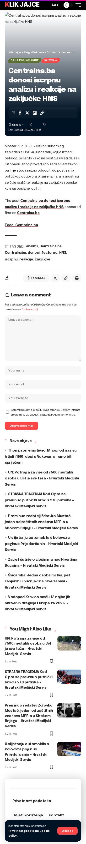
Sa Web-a (50, 60)
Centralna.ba (28, 213)
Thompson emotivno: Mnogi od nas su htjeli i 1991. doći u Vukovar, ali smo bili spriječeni (40, 457)
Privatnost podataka (23, 831)
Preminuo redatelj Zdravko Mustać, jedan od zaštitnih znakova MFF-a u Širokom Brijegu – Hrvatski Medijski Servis (41, 522)
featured (49, 252)
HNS (62, 252)
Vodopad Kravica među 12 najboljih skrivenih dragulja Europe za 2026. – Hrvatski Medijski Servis (37, 603)
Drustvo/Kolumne (25, 60)
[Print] (76, 278)
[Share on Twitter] (27, 113)
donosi (33, 252)
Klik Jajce (22, 4)
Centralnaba (15, 252)
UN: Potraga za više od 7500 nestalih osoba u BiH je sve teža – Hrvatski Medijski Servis (42, 479)
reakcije (26, 259)
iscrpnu (11, 259)
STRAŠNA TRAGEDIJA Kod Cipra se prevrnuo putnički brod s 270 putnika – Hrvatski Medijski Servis (39, 500)
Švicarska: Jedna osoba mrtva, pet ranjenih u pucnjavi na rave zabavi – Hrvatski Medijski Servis (37, 582)
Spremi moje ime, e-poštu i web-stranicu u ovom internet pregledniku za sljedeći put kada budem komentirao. (45, 412)
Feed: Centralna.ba (21, 225)
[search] (45, 5)
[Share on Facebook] (19, 113)
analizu (32, 246)
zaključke (42, 259)
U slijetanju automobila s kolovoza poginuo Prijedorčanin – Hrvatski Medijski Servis (41, 544)
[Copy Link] (42, 113)
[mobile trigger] (77, 5)
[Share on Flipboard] (34, 113)
